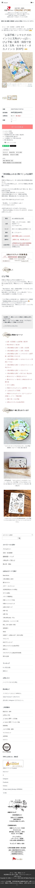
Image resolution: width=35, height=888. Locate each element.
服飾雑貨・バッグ (8, 556)
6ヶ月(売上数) (6, 667)
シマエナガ (23, 353)
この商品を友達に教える (11, 136)
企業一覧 (5, 614)
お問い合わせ (17, 876)
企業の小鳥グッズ (7, 607)
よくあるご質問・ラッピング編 (11, 722)
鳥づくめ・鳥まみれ (26, 373)
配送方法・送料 (7, 711)
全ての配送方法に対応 (18, 218)
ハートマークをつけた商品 (10, 682)
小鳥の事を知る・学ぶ (9, 617)
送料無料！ (6, 628)
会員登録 (5, 736)
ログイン (5, 739)
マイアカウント (7, 732)
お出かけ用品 (18, 21)
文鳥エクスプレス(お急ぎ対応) (15, 402)
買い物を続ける (8, 140)
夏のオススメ (11, 379)
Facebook (5, 782)
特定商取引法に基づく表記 (11, 874)
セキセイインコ (24, 359)
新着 (2, 21)
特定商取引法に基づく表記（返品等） (14, 134)
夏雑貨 (12, 21)
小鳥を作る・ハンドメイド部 (10, 621)
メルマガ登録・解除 (8, 729)
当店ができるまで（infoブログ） (11, 697)
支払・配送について (20, 873)
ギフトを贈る (11, 385)
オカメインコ (24, 370)
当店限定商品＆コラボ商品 (10, 589)
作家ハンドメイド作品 (9, 600)
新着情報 (5, 725)
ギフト (32, 21)
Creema (5, 786)
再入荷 (17, 344)
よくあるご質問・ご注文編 (10, 718)
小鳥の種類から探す (12, 347)
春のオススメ (11, 376)
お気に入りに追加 (11, 142)
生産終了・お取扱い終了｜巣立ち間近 (13, 635)
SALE (4, 631)
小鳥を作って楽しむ (9, 560)
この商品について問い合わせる (12, 138)
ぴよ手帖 (16, 399)
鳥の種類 (7, 21)
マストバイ (26, 21)
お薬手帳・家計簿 (20, 27)
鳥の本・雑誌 (7, 564)
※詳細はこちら (21, 244)
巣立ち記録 (6, 656)
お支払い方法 (6, 715)
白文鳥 (27, 347)
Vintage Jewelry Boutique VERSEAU (12, 789)
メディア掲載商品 (7, 596)
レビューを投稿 (8, 133)
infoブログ (5, 771)
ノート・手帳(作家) (16, 396)
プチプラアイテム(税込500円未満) (12, 652)
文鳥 (21, 347)
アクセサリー (7, 549)
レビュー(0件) (8, 131)
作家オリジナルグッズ (13, 388)
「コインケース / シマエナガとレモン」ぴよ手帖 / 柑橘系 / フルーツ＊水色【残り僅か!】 (17, 446)
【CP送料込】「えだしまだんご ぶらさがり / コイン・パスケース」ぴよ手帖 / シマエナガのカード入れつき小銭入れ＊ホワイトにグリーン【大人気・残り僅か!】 (17, 482)
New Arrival (10, 344)
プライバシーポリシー (25, 874)
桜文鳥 (27, 350)
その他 (4, 793)
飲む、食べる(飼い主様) (9, 624)
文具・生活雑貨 (10, 27)
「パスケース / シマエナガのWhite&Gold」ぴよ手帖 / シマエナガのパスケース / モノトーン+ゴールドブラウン (17, 520)
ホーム (3, 27)
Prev (4, 67)
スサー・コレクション (9, 586)
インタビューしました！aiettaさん (12, 693)
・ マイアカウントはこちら (10, 325)
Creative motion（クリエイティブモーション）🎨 (16, 301)
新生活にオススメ (21, 376)
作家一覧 (9, 399)
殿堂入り (5, 649)
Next (30, 67)
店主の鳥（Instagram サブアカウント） (13, 700)
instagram (5, 778)
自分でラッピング (7, 642)
